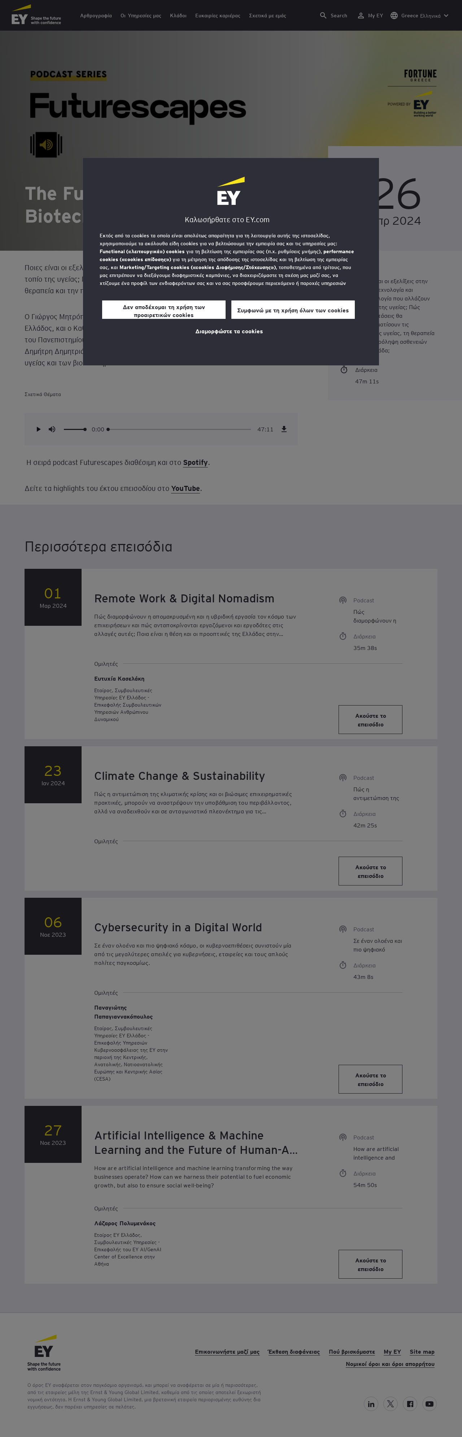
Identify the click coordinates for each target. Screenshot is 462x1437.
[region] (231, 261)
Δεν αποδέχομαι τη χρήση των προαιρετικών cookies (164, 310)
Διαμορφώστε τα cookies (229, 331)
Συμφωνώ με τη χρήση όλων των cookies (293, 310)
